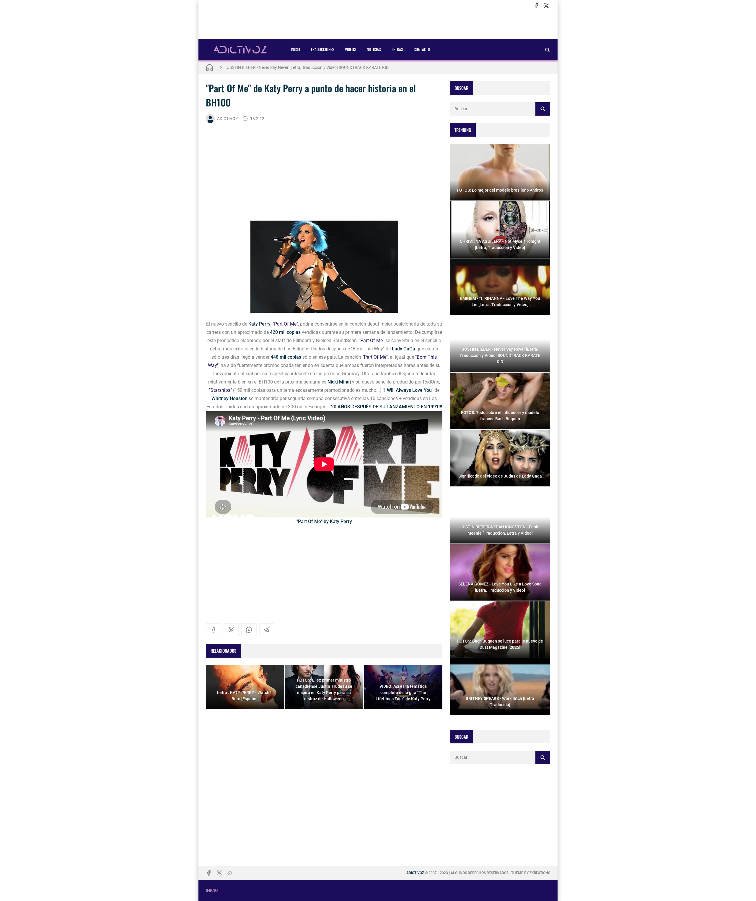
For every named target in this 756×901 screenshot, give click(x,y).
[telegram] (266, 629)
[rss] (230, 873)
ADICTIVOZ (227, 118)
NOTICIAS (374, 49)
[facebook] (536, 5)
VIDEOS (350, 49)
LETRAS (397, 49)
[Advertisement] (378, 24)
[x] (546, 5)
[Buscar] (547, 50)
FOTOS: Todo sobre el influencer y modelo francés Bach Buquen (285, 67)
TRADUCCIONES (322, 49)
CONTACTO (422, 49)
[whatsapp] (249, 629)
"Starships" (220, 390)
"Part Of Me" (285, 324)
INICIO (295, 49)
